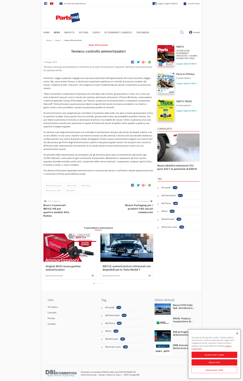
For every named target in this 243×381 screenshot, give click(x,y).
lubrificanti (172, 219)
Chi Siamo (53, 307)
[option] (69, 256)
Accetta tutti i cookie (214, 354)
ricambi (170, 187)
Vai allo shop (194, 3)
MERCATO (69, 32)
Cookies (52, 324)
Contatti (52, 312)
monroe (86, 185)
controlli (72, 185)
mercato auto (173, 227)
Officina (83, 32)
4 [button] (102, 283)
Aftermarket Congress (118, 32)
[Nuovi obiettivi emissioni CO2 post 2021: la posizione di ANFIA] (178, 148)
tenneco (71, 190)
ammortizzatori (54, 185)
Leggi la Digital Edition (168, 3)
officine (170, 203)
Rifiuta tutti (214, 362)
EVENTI (96, 32)
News (58, 40)
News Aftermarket (73, 40)
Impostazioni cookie (214, 370)
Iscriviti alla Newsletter (75, 3)
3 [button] (99, 283)
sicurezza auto (54, 190)
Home (46, 32)
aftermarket (172, 195)
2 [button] (96, 283)
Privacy (51, 318)
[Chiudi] (237, 333)
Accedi (197, 32)
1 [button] (94, 283)
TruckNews (142, 32)
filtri (168, 211)
